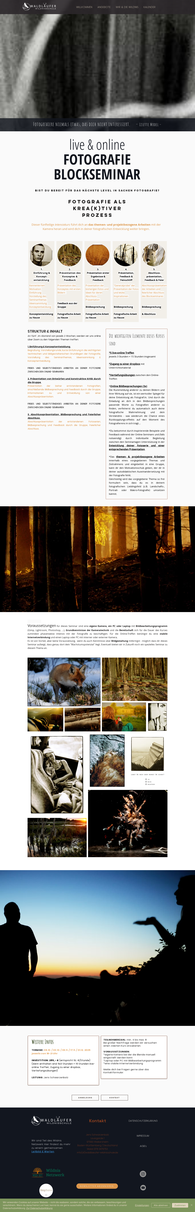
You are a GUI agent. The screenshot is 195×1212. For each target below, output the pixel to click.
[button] (105, 7)
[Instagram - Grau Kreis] (143, 1174)
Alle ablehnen (161, 1205)
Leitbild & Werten (43, 1151)
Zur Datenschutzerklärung (39, 1208)
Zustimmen (180, 1205)
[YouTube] (143, 1187)
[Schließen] (191, 1205)
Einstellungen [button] (142, 1205)
